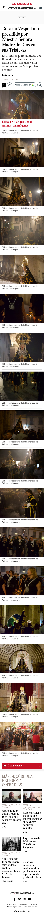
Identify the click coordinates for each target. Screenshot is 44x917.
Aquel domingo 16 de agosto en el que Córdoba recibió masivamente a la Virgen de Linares (11, 868)
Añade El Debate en (23, 85)
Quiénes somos (11, 904)
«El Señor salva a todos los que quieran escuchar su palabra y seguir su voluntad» (32, 820)
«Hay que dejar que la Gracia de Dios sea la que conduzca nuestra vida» (11, 816)
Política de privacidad (14, 907)
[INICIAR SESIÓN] (40, 8)
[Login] (40, 8)
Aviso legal (33, 904)
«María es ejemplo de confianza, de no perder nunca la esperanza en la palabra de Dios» (32, 870)
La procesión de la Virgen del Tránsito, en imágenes (31, 843)
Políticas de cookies (30, 907)
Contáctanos (23, 904)
